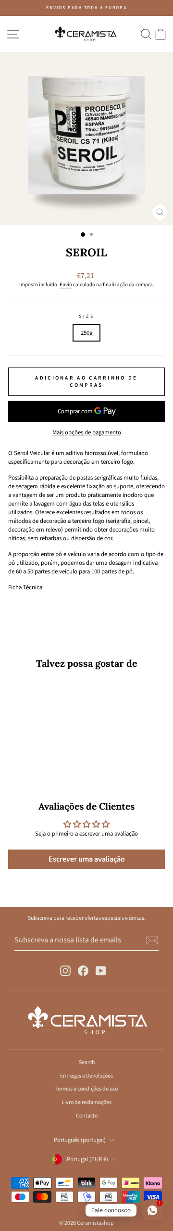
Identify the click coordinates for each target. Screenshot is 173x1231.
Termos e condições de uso (86, 1089)
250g (86, 333)
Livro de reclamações (86, 1102)
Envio (66, 284)
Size (86, 316)
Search (87, 1062)
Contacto (87, 1116)
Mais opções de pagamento (86, 432)
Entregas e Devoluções (86, 1076)
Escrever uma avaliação (87, 859)
